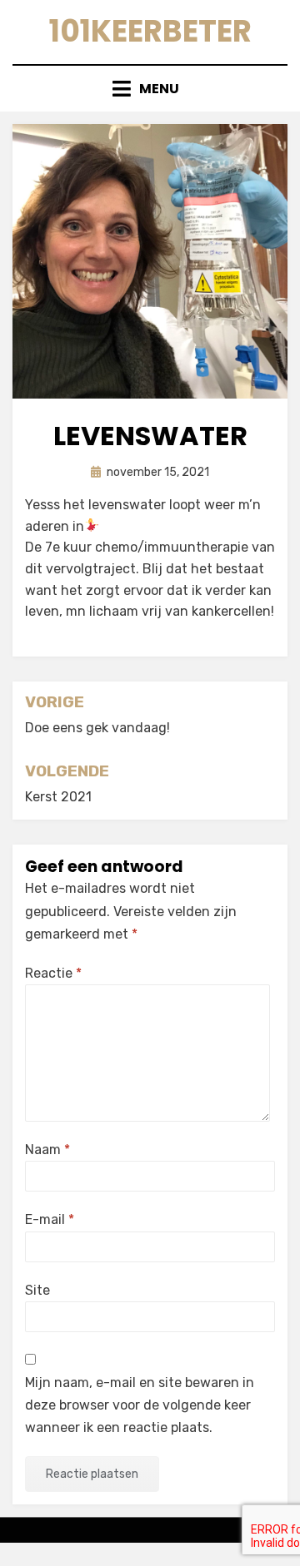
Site (37, 1290)
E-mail (49, 1219)
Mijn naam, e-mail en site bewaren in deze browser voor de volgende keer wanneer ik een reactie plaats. (139, 1405)
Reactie (53, 973)
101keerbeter (150, 31)
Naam (47, 1149)
